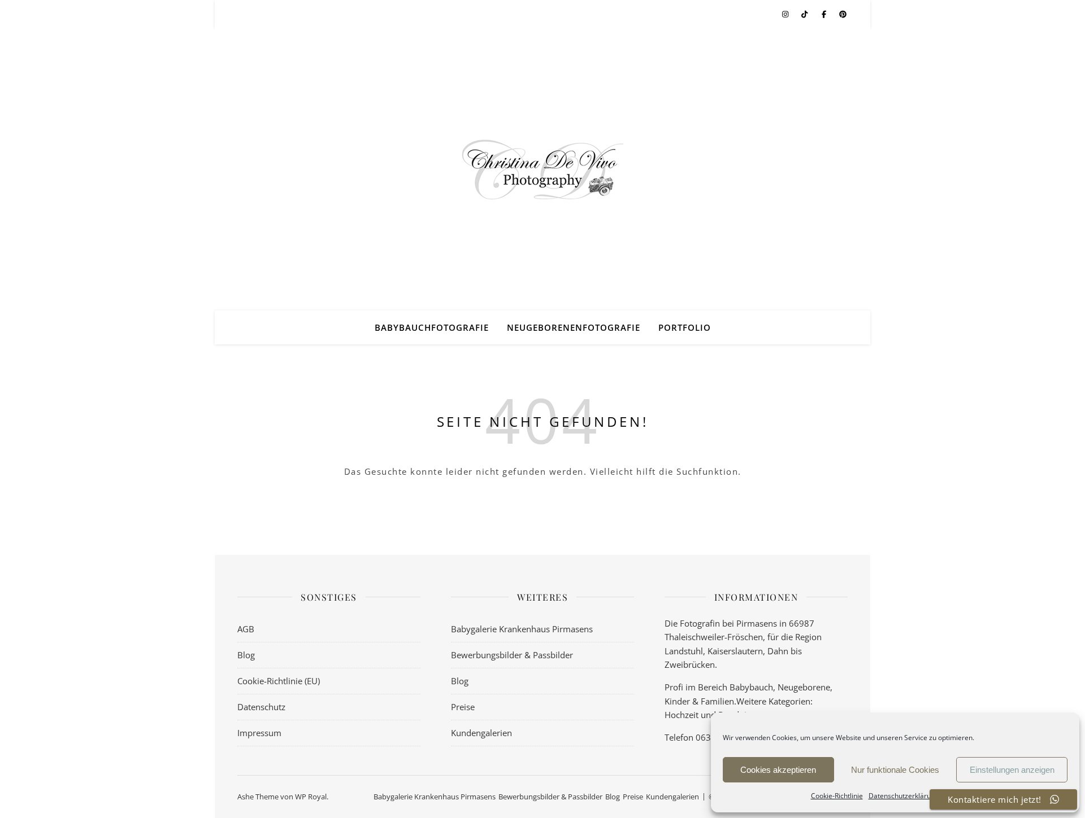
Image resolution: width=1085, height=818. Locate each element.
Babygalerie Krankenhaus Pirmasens (522, 629)
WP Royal (311, 796)
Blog (246, 654)
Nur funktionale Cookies (895, 770)
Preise (463, 706)
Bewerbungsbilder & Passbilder (512, 654)
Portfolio (684, 327)
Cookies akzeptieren (778, 770)
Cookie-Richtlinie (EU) (278, 680)
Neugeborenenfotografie (573, 327)
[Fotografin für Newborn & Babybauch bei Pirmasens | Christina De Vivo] (542, 169)
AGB (245, 629)
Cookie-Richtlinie (837, 795)
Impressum (259, 732)
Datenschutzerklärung (904, 795)
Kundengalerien (481, 732)
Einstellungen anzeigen (1012, 770)
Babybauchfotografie (432, 327)
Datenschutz (261, 706)
